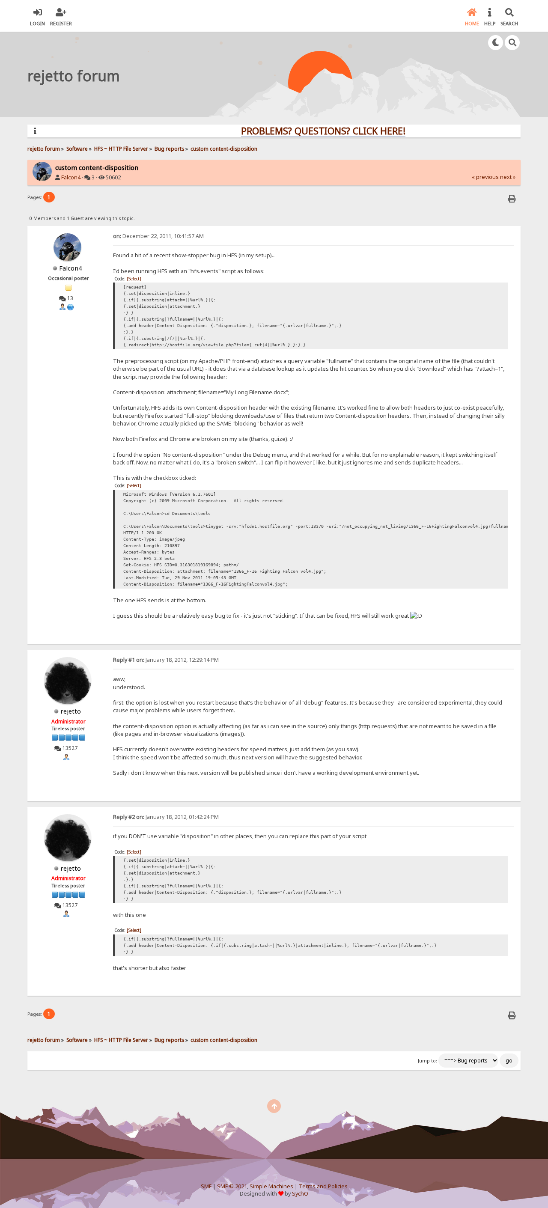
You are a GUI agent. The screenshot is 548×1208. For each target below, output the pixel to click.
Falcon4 (70, 177)
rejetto (70, 711)
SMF (206, 1186)
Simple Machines (271, 1186)
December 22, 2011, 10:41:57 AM (158, 236)
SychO (300, 1193)
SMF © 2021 (232, 1186)
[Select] (134, 279)
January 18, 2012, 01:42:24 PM (166, 817)
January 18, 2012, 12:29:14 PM (166, 660)
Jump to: (427, 1061)
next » (507, 177)
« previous (485, 177)
